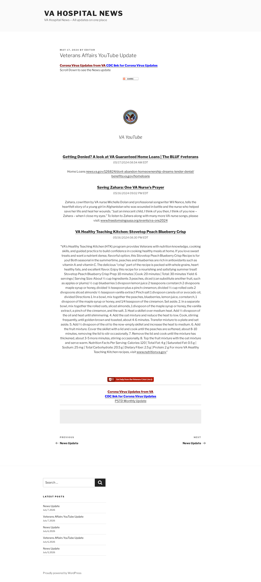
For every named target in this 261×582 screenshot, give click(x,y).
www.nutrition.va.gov (151, 352)
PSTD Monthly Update (130, 401)
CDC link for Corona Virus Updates (132, 65)
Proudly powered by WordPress (62, 573)
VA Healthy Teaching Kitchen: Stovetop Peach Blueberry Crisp (130, 231)
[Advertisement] (130, 417)
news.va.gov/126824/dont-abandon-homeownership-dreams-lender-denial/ (140, 171)
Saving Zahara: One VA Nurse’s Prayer (130, 187)
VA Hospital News (83, 13)
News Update (51, 506)
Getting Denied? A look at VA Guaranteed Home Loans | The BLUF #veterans (130, 156)
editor (89, 50)
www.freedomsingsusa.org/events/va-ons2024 (134, 220)
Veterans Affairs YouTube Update (63, 516)
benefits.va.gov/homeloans (130, 176)
